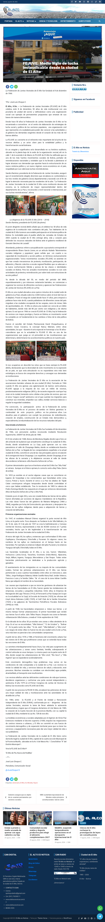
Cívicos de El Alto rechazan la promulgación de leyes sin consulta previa (90, 831)
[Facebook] (7, 86)
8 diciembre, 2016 (28, 77)
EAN (18, 838)
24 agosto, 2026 (60, 842)
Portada (8, 21)
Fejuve (35, 783)
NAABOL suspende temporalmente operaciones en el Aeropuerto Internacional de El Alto (63, 834)
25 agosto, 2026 (10, 838)
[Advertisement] (85, 127)
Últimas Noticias (12, 808)
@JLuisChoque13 (13, 770)
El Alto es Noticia (22, 918)
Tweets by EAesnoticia (80, 151)
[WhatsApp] (16, 86)
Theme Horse (42, 918)
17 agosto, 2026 (85, 838)
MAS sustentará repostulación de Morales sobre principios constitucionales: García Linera (52, 797)
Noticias (30, 21)
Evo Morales (29, 783)
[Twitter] (12, 86)
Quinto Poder (85, 21)
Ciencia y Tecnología (48, 21)
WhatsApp (32, 871)
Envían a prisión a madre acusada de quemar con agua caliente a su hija (13, 831)
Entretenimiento (67, 21)
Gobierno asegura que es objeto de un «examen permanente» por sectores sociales (19, 797)
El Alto (18, 21)
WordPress (67, 918)
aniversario (16, 783)
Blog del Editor (34, 863)
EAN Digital (40, 77)
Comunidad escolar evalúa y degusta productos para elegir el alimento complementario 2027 (40, 832)
